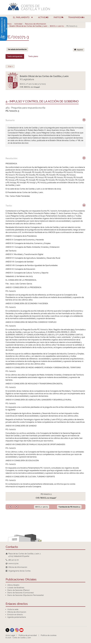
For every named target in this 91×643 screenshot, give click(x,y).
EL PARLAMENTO (21, 17)
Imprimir (79, 50)
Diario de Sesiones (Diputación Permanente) (25, 595)
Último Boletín (13, 585)
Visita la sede (12, 609)
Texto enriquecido (14, 56)
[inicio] (84, 119)
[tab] (15, 56)
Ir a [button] (9, 66)
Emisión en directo (15, 614)
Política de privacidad (28, 635)
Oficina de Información (17, 567)
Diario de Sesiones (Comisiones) (20, 593)
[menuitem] (20, 18)
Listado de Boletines (15, 588)
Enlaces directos (17, 603)
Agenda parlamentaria (16, 617)
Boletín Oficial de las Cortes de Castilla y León (28, 26)
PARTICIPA (58, 17)
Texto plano (33, 56)
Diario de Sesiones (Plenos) (18, 590)
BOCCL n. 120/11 (57, 26)
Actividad (18, 24)
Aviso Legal (10, 635)
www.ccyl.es (13, 563)
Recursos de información (35, 24)
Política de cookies (48, 635)
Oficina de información (16, 612)
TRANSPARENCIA (76, 17)
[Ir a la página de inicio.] (45, 7)
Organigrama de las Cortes (19, 571)
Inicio (9, 24)
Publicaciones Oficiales (21, 579)
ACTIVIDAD (43, 17)
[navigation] (45, 560)
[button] (10, 506)
